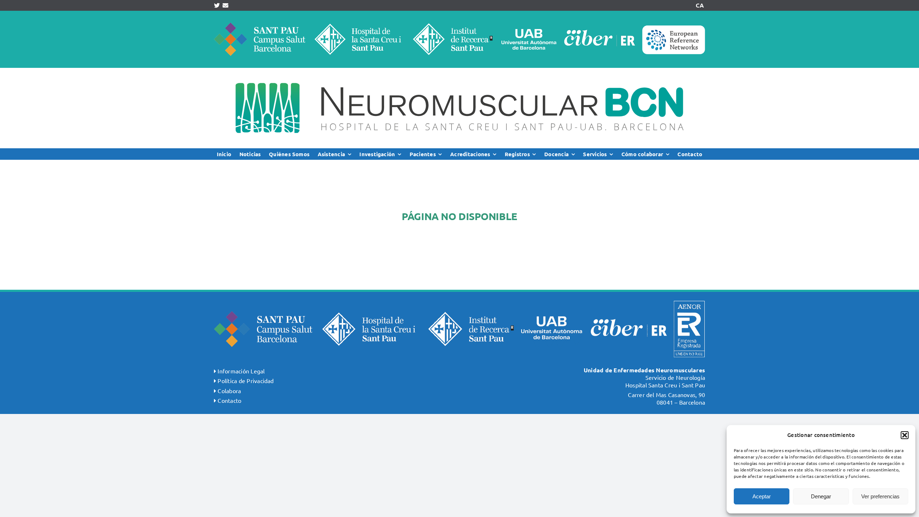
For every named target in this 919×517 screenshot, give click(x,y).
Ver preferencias (880, 496)
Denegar (821, 496)
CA (700, 5)
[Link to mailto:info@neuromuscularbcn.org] (225, 5)
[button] (904, 435)
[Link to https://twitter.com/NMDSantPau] (217, 5)
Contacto (229, 400)
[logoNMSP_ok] (459, 70)
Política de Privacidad (246, 380)
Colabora (229, 390)
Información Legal (241, 370)
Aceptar (761, 496)
